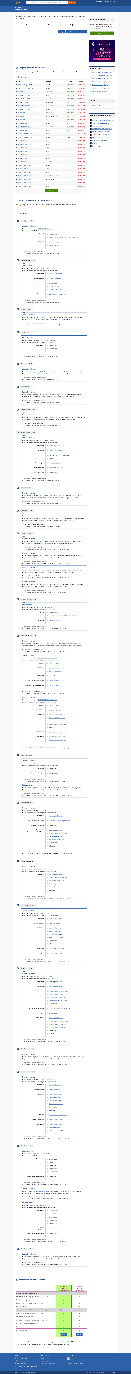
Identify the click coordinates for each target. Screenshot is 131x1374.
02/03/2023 (81, 113)
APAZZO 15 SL (96, 143)
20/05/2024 (70, 99)
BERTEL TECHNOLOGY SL (46, 1079)
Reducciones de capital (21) (100, 85)
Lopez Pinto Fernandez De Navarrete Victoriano (63, 237)
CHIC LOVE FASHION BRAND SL (27, 88)
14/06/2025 (81, 92)
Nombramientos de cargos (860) (102, 72)
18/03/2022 (70, 113)
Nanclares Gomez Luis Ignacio (58, 948)
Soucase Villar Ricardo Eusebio (58, 1000)
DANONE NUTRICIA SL (24, 165)
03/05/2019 (81, 137)
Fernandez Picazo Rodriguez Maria (59, 820)
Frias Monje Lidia (54, 245)
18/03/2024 (70, 92)
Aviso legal (88, 1372)
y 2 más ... (52, 727)
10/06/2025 (81, 99)
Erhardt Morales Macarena (57, 839)
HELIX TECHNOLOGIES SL (26, 134)
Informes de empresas (21, 1358)
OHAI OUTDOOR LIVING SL (26, 95)
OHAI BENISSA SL (23, 102)
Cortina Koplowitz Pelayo (56, 446)
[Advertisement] (51, 51)
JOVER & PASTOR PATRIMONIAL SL (102, 120)
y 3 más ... (52, 846)
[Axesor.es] (102, 51)
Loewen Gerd (96, 105)
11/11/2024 (81, 106)
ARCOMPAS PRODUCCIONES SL (101, 123)
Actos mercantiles (46, 1358)
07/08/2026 (81, 85)
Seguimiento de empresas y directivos (26, 1366)
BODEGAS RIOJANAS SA (25, 85)
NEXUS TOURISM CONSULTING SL (102, 137)
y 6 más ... (52, 944)
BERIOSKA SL (22, 113)
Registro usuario (111, 1)
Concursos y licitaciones (48, 1363)
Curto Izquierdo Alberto (56, 816)
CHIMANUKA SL (97, 126)
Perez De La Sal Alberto (56, 937)
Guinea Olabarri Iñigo (55, 918)
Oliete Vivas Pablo (54, 923)
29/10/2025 (81, 88)
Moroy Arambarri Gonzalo (57, 997)
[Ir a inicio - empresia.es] (20, 2)
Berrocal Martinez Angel (56, 934)
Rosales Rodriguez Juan (56, 680)
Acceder (99, 1)
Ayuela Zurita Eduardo (55, 463)
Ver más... (51, 190)
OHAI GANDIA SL (23, 92)
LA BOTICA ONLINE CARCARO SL (102, 129)
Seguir (62, 32)
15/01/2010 (81, 141)
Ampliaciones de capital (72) (100, 78)
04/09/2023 (70, 88)
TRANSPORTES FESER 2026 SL (101, 134)
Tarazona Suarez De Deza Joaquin (59, 455)
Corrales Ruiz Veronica (55, 274)
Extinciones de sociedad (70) (100, 91)
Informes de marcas (21, 1363)
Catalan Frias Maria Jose (56, 620)
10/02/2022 (81, 123)
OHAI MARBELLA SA (24, 99)
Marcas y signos (45, 1361)
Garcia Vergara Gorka (55, 836)
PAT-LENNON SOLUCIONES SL (101, 132)
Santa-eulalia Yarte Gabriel (57, 994)
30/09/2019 (70, 85)
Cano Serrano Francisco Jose (57, 294)
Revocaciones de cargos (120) (101, 88)
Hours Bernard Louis (55, 289)
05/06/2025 (81, 102)
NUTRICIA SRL (42, 1191)
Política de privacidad (98, 1372)
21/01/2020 (70, 123)
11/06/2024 (70, 106)
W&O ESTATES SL (97, 146)
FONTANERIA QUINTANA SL (100, 140)
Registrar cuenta (102, 33)
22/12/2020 (81, 134)
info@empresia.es (78, 1363)
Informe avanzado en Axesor (77, 32)
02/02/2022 (70, 120)
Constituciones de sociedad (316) (102, 75)
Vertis (17, 1372)
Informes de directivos (21, 1361)
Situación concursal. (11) (99, 82)
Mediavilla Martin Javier (56, 468)
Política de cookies (110, 1372)
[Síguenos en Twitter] (68, 1359)
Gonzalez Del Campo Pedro (57, 668)
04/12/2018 (70, 137)
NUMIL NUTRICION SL (24, 141)
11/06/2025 (81, 95)
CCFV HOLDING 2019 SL (25, 123)
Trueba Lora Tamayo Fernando (58, 833)
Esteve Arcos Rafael (55, 278)
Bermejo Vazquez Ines (55, 242)
